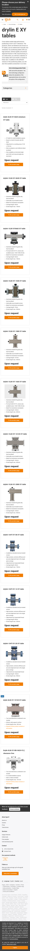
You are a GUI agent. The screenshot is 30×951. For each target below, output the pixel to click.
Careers (4, 767)
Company (12, 829)
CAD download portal (7, 786)
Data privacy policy (11, 944)
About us (4, 765)
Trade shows (5, 772)
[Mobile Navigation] (2, 20)
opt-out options (14, 939)
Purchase (13, 831)
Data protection (7, 833)
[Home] (8, 20)
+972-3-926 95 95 (8, 793)
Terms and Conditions (8, 836)
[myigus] (23, 20)
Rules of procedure (8, 834)
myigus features (6, 779)
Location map (20, 831)
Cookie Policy (15, 833)
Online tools (5, 782)
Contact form (7, 796)
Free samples (5, 784)
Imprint (16, 834)
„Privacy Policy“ (17, 935)
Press (3, 770)
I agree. (15, 947)
